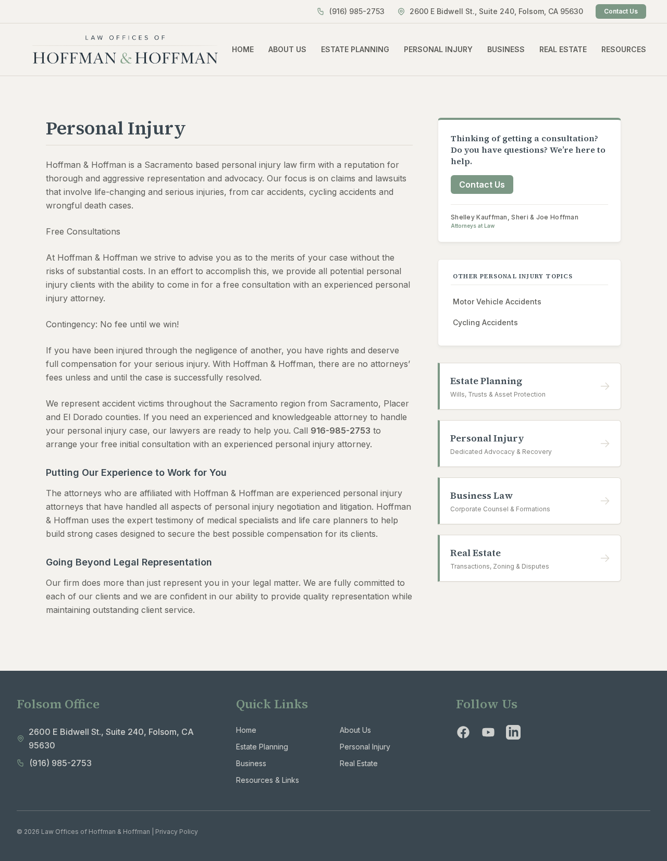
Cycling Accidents (485, 322)
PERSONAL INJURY (438, 49)
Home (246, 729)
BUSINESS (506, 49)
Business (251, 763)
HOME (243, 49)
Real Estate (359, 763)
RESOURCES (623, 49)
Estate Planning (262, 746)
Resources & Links (267, 780)
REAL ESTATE (563, 49)
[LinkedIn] (513, 732)
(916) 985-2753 (357, 11)
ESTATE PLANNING (355, 49)
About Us (355, 729)
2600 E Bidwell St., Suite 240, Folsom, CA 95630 (496, 11)
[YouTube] (488, 732)
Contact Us (621, 11)
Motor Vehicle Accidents (497, 301)
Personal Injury (365, 746)
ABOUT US (287, 49)
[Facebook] (463, 732)
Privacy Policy (176, 831)
